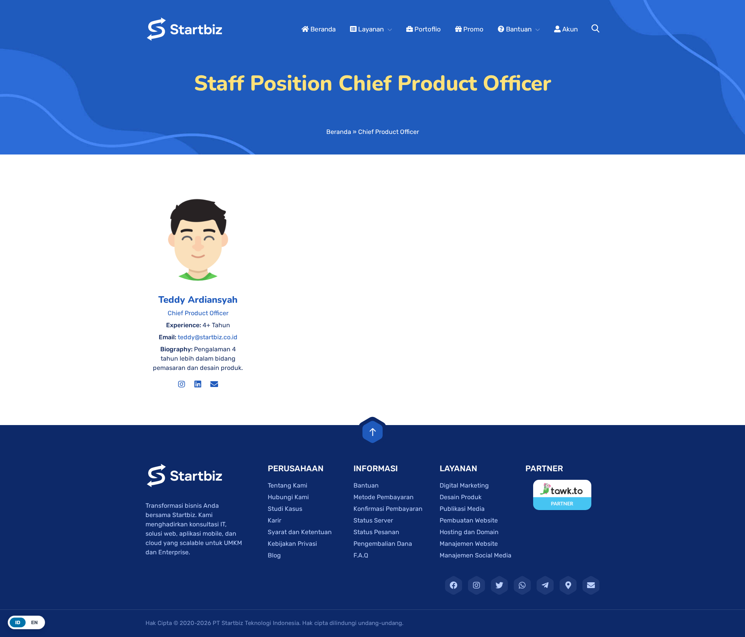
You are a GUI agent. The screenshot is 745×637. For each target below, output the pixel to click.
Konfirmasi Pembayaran (388, 508)
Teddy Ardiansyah (197, 299)
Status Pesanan (376, 532)
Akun (569, 29)
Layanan (370, 29)
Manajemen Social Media (475, 555)
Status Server (373, 520)
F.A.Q (360, 555)
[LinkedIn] (198, 384)
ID (17, 622)
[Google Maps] (568, 585)
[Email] (214, 384)
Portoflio (427, 29)
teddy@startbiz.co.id (207, 337)
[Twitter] (499, 585)
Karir (274, 520)
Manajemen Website (469, 543)
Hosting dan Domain (469, 532)
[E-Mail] (590, 585)
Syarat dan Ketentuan (300, 532)
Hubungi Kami (288, 497)
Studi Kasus (285, 508)
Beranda (322, 29)
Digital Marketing (464, 485)
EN (34, 622)
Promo (472, 29)
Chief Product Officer (198, 313)
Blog (274, 555)
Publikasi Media (462, 508)
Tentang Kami (287, 485)
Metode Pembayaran (383, 497)
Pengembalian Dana (382, 543)
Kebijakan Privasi (292, 543)
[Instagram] (181, 384)
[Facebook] (453, 585)
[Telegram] (545, 585)
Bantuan (518, 29)
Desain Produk (461, 497)
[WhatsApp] (522, 585)
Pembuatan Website (469, 520)
